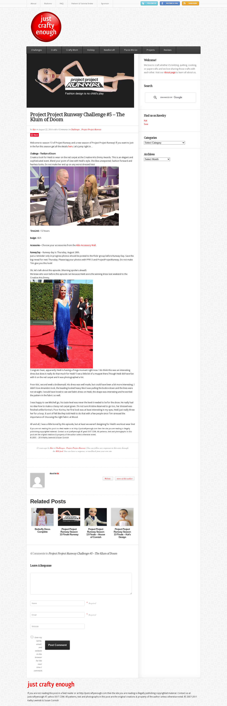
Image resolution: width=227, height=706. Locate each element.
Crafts (54, 50)
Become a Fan (170, 5)
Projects (151, 50)
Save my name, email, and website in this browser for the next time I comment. (38, 654)
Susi (146, 124)
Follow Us (149, 5)
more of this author (124, 478)
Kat (34, 129)
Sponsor (105, 3)
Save (36, 134)
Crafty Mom (72, 50)
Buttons (48, 3)
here (70, 146)
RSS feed (59, 451)
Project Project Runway (91, 129)
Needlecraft (109, 50)
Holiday (91, 50)
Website (108, 478)
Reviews (167, 50)
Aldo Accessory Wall (86, 245)
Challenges (36, 50)
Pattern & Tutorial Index (82, 3)
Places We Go (130, 50)
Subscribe (191, 5)
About (33, 3)
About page (169, 72)
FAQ (61, 3)
